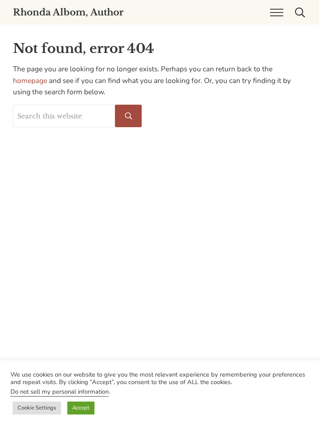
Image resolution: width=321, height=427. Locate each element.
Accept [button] (80, 408)
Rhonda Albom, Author (68, 12)
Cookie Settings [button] (37, 408)
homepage (30, 80)
